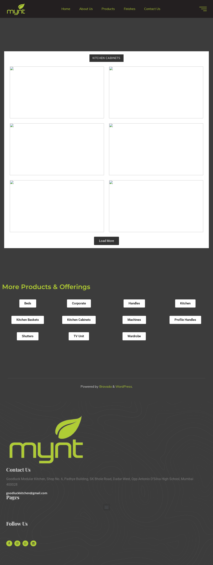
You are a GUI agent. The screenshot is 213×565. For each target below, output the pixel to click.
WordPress (123, 387)
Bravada (105, 387)
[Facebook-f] (9, 543)
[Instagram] (17, 543)
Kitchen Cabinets (106, 58)
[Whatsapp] (25, 543)
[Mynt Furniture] (16, 9)
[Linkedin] (33, 543)
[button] (106, 507)
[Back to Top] (196, 548)
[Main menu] (203, 9)
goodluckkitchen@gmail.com (26, 493)
